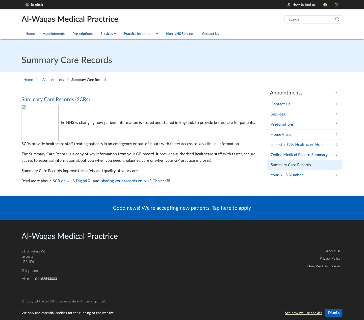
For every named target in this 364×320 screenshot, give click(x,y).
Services (107, 34)
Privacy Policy (330, 258)
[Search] (337, 18)
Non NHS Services (180, 34)
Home (30, 34)
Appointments (54, 34)
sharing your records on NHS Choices (133, 181)
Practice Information (140, 34)
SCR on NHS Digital (70, 181)
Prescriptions (83, 34)
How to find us (303, 4)
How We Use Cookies (323, 266)
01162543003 (46, 279)
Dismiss (334, 313)
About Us (333, 251)
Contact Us (210, 34)
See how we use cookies (303, 313)
